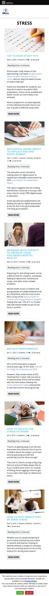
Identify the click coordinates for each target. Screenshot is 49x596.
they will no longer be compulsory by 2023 (24, 368)
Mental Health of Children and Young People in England (24, 298)
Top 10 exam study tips (22, 55)
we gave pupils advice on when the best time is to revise (24, 76)
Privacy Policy (30, 581)
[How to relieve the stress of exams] (25, 413)
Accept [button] (20, 593)
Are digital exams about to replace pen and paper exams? (24, 151)
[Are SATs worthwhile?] (25, 333)
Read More (13, 114)
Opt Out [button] (29, 593)
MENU (9, 3)
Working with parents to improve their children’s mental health (23, 254)
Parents (21, 60)
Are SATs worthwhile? (22, 348)
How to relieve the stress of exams (20, 430)
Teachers (22, 158)
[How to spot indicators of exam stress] (25, 501)
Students (37, 158)
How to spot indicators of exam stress (24, 518)
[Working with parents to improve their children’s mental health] (25, 235)
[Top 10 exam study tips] (25, 40)
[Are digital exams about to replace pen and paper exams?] (25, 133)
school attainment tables (18, 385)
